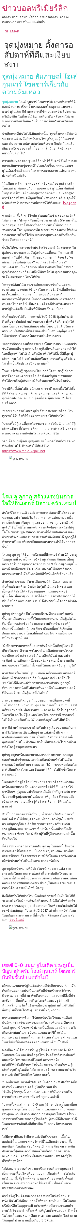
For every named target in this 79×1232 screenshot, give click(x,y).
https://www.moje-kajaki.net (23, 451)
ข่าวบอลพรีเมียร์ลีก (35, 8)
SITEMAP (12, 31)
